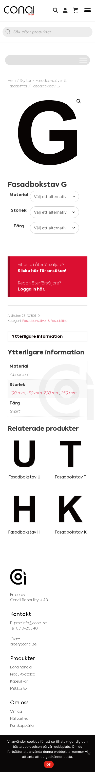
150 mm (34, 392)
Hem (12, 80)
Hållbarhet (19, 718)
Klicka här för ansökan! (42, 271)
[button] (78, 101)
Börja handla (21, 667)
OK (48, 764)
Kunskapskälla (22, 725)
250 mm (68, 392)
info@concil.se (35, 623)
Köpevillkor (19, 681)
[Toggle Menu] (83, 60)
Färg (19, 226)
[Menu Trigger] (87, 11)
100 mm (17, 392)
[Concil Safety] (19, 10)
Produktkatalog (22, 674)
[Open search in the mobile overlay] (47, 33)
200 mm (51, 392)
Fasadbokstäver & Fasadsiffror (45, 321)
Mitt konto (18, 688)
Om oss (16, 711)
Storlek (19, 210)
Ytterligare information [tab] (37, 336)
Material (19, 195)
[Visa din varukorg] (75, 11)
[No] (88, 753)
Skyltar (25, 80)
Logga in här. (31, 289)
